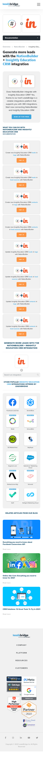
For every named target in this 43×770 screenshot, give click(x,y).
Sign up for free (21, 117)
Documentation (11, 38)
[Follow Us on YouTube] (29, 737)
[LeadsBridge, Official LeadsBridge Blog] (11, 4)
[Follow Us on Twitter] (37, 737)
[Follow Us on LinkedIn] (21, 737)
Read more (7, 549)
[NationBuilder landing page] (12, 24)
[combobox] (21, 374)
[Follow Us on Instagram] (13, 737)
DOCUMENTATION (9, 134)
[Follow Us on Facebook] (5, 737)
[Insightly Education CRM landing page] (31, 24)
